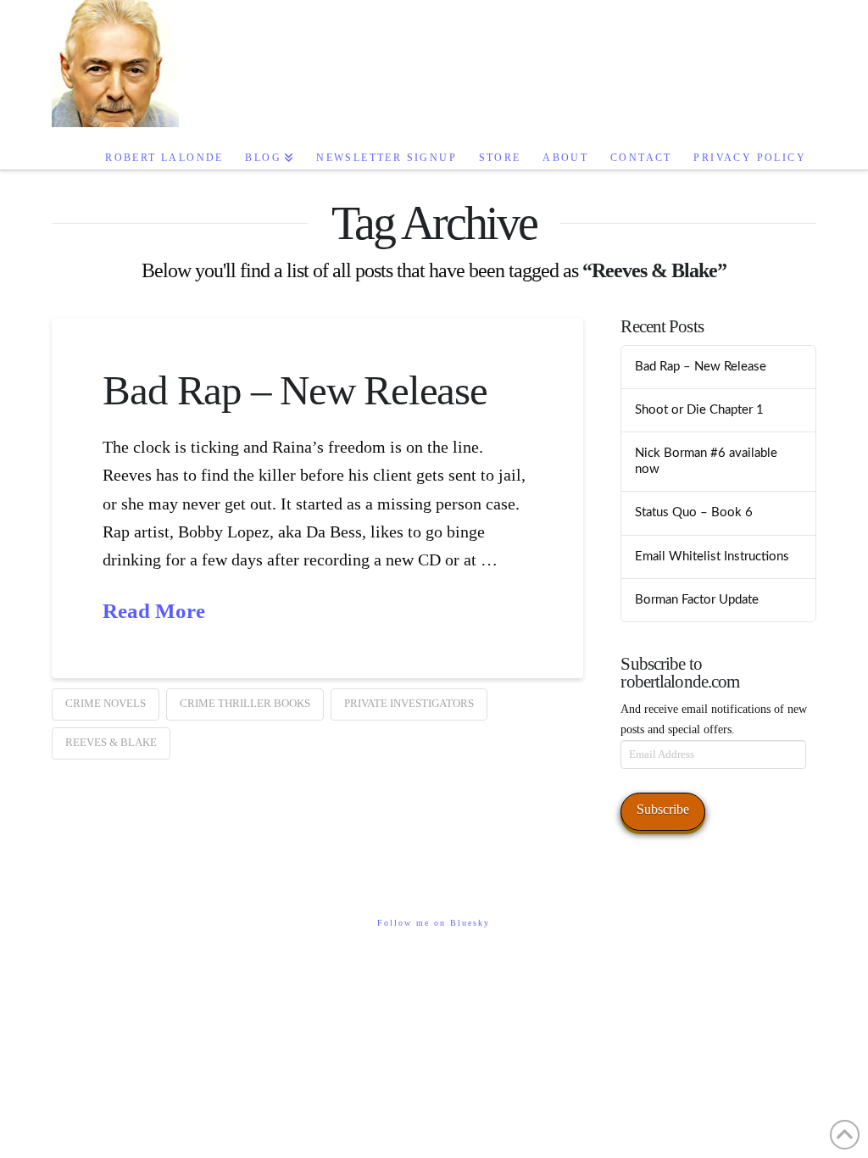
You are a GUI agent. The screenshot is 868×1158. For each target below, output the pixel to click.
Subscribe (663, 809)
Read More (154, 610)
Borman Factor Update (697, 599)
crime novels (105, 703)
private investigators (409, 703)
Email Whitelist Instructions (712, 556)
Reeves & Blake (111, 742)
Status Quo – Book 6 (694, 512)
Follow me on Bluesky (433, 922)
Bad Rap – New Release (295, 390)
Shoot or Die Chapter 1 (699, 410)
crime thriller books (245, 703)
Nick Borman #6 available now (706, 461)
